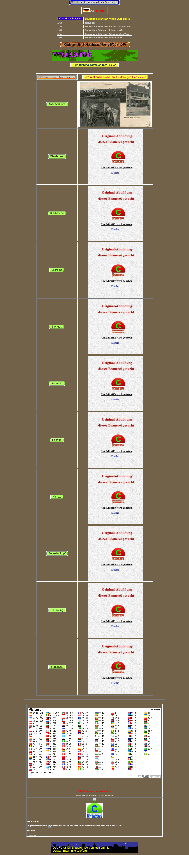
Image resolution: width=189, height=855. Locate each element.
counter (31, 831)
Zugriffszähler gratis (37, 826)
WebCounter (33, 821)
